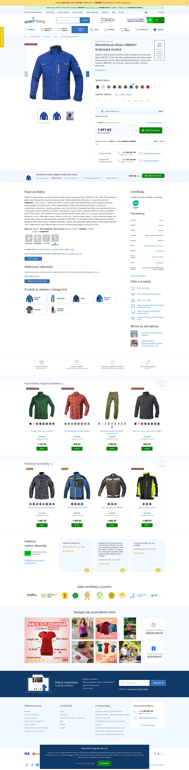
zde (93, 763)
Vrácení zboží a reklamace (34, 721)
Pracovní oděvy (35, 37)
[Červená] (37, 423)
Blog (113, 12)
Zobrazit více (100, 70)
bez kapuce (159, 251)
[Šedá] (109, 86)
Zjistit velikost (33, 259)
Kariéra (62, 728)
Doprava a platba (63, 12)
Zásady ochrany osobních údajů (36, 728)
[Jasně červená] (148, 86)
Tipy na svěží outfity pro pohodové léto (109, 734)
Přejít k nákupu (155, 176)
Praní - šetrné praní (143, 288)
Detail (42, 449)
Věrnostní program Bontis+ (33, 12)
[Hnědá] (125, 86)
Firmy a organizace (92, 12)
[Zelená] (120, 86)
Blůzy (55, 37)
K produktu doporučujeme (92, 178)
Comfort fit (159, 263)
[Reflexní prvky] (28, 240)
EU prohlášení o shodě (73, 254)
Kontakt (121, 12)
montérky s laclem (57, 249)
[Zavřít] (187, 3)
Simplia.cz (161, 765)
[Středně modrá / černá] (53, 504)
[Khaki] (136, 86)
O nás (62, 711)
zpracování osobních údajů (138, 689)
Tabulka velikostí (125, 94)
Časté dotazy (50, 12)
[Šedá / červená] (143, 504)
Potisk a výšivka (78, 12)
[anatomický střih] (55, 240)
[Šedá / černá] (30, 504)
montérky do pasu (43, 249)
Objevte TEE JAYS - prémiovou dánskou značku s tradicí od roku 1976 (151, 343)
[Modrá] (72, 423)
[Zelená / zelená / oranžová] (78, 504)
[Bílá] (103, 86)
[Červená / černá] (40, 504)
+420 (108, 20)
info (117, 111)
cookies (70, 755)
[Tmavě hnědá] (112, 504)
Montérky (46, 37)
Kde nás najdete (149, 725)
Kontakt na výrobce (138, 275)
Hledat (85, 20)
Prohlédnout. (126, 3)
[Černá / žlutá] (147, 504)
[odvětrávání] (37, 240)
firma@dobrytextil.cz (151, 161)
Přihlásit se (158, 683)
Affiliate (63, 724)
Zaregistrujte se (91, 7)
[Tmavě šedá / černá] (37, 504)
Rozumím (104, 763)
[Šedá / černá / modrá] (75, 504)
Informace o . (133, 689)
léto (156, 257)
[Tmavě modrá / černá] (50, 504)
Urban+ (161, 225)
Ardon (161, 220)
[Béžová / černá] (43, 504)
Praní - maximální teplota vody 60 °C (149, 294)
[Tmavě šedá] (142, 86)
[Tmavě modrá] (114, 86)
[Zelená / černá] (115, 504)
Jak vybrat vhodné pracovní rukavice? (108, 711)
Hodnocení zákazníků (72, 178)
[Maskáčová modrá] (46, 504)
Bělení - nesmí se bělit (144, 300)
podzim (160, 257)
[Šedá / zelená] (150, 504)
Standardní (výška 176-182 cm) (153, 246)
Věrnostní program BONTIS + (35, 731)
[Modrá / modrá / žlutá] (81, 504)
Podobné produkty (112, 178)
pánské (161, 230)
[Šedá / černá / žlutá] (72, 504)
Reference (105, 12)
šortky (71, 249)
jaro (153, 257)
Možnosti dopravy (156, 122)
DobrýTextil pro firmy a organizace (72, 718)
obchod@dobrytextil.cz (152, 153)
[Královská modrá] (131, 86)
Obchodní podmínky (31, 715)
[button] (87, 74)
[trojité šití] (46, 240)
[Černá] (97, 86)
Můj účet (161, 12)
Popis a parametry (41, 178)
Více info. (97, 272)
